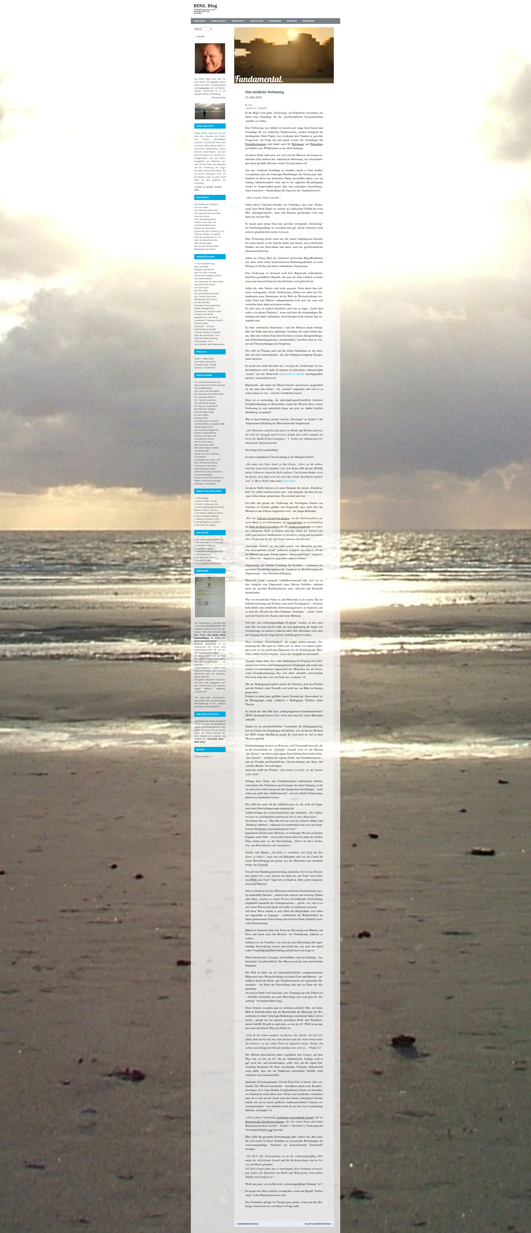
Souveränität (200, 456)
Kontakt (292, 21)
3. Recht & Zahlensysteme (206, 504)
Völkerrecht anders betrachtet (208, 471)
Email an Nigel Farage (204, 412)
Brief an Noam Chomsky (205, 272)
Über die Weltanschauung (206, 338)
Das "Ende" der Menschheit (206, 391)
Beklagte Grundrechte (204, 269)
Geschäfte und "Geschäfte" (206, 421)
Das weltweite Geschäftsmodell (208, 394)
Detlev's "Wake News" (204, 358)
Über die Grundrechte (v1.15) (207, 237)
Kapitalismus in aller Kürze (206, 317)
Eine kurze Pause (201, 216)
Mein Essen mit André (204, 445)
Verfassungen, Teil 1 (203, 341)
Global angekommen (203, 427)
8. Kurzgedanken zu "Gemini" (207, 522)
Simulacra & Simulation (204, 228)
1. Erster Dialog (201, 498)
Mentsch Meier (201, 323)
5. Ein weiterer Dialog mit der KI (208, 513)
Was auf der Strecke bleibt (206, 246)
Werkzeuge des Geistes (205, 249)
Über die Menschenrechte (206, 240)
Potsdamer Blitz (201, 450)
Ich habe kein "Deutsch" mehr (207, 311)
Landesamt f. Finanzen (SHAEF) (208, 320)
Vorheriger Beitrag (247, 1223)
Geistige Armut (201, 418)
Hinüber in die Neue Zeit (205, 436)
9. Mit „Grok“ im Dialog (204, 525)
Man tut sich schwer (203, 441)
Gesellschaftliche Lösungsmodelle (209, 424)
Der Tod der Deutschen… (206, 296)
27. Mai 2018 (253, 97)
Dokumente (275, 21)
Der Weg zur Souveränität (206, 406)
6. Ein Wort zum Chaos (204, 557)
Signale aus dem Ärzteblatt (206, 453)
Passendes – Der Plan (204, 326)
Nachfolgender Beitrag (318, 1223)
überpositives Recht (291, 374)
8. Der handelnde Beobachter (207, 563)
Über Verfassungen (203, 243)
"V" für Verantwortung (204, 263)
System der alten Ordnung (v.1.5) (209, 231)
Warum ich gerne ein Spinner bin (208, 477)
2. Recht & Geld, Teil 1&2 (205, 501)
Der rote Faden (201, 207)
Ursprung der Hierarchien (205, 465)
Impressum (308, 21)
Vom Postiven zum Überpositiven (209, 344)
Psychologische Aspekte (205, 329)
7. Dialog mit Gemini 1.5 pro (207, 519)
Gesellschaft (218, 21)
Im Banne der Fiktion (203, 314)
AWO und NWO (201, 266)
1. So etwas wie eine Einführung (208, 542)
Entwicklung (215, 94)
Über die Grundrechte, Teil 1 (207, 335)
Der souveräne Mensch (204, 397)
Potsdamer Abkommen (205, 225)
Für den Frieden (201, 415)
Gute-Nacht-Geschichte (205, 361)
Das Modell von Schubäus (206, 204)
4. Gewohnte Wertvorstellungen (208, 551)
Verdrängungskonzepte (205, 468)
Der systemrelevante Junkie (206, 293)
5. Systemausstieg (202, 554)
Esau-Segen (289, 481)
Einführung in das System (205, 299)
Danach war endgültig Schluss (208, 275)
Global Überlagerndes (204, 308)
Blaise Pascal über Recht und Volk (209, 385)
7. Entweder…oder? (203, 560)
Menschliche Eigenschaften (206, 447)
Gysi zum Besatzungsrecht (206, 430)
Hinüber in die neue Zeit (205, 222)
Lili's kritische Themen (204, 439)
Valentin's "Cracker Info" (205, 367)
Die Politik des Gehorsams (206, 210)
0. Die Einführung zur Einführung (208, 539)
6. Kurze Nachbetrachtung (206, 516)
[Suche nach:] (210, 36)
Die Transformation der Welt (207, 213)
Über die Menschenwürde (206, 462)
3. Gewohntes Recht (203, 548)
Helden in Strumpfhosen (205, 432)
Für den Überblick (202, 302)
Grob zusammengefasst (205, 219)
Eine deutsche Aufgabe (204, 409)
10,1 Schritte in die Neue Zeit (207, 382)
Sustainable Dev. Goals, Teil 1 (207, 459)
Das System (257, 21)
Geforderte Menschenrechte (207, 305)
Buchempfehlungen (203, 388)
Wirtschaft (238, 21)
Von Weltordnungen (203, 474)
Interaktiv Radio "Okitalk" (205, 364)
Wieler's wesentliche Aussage (207, 480)
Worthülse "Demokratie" (205, 483)
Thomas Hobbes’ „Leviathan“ (207, 332)
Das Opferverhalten (203, 278)
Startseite (200, 21)
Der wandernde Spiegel (205, 403)
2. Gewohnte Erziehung (204, 545)
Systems (214, 82)
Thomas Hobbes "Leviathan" (207, 234)
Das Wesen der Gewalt (204, 284)
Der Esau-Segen (201, 287)
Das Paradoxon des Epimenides (208, 281)
